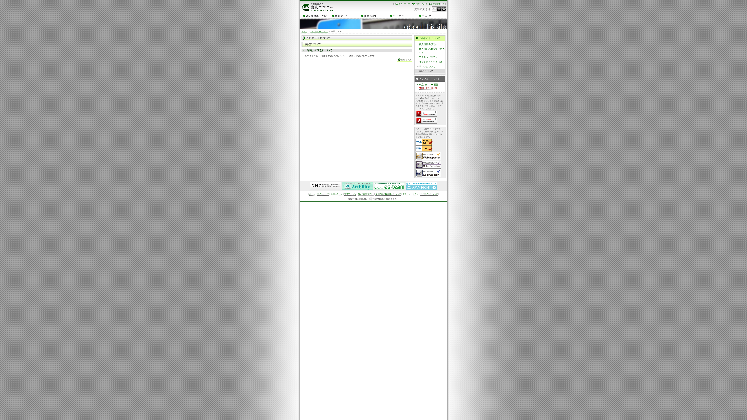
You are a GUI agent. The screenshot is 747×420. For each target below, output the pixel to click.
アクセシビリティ (428, 57)
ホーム (304, 31)
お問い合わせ (421, 4)
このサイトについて (319, 31)
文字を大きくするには (430, 61)
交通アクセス (439, 4)
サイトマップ (404, 4)
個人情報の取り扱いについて (432, 51)
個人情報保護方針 (428, 44)
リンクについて (427, 66)
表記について (426, 71)
